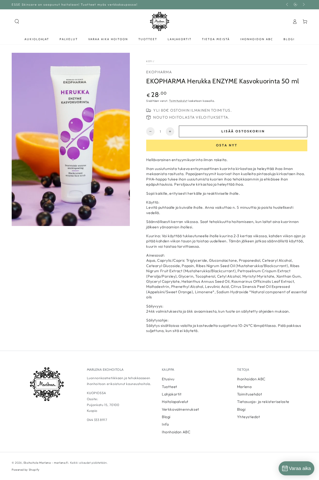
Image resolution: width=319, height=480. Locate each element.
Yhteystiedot (248, 416)
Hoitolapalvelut (175, 401)
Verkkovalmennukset (180, 409)
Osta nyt (226, 145)
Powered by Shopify (25, 469)
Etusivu (168, 379)
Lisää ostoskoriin (243, 131)
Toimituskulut (178, 100)
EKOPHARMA (159, 72)
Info (165, 424)
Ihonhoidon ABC (176, 432)
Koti (149, 61)
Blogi (166, 416)
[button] (17, 21)
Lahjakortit (172, 394)
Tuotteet (169, 386)
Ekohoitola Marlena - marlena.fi (46, 462)
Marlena (244, 386)
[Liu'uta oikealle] (303, 4)
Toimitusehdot (249, 394)
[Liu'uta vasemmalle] (287, 4)
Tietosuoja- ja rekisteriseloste (263, 401)
